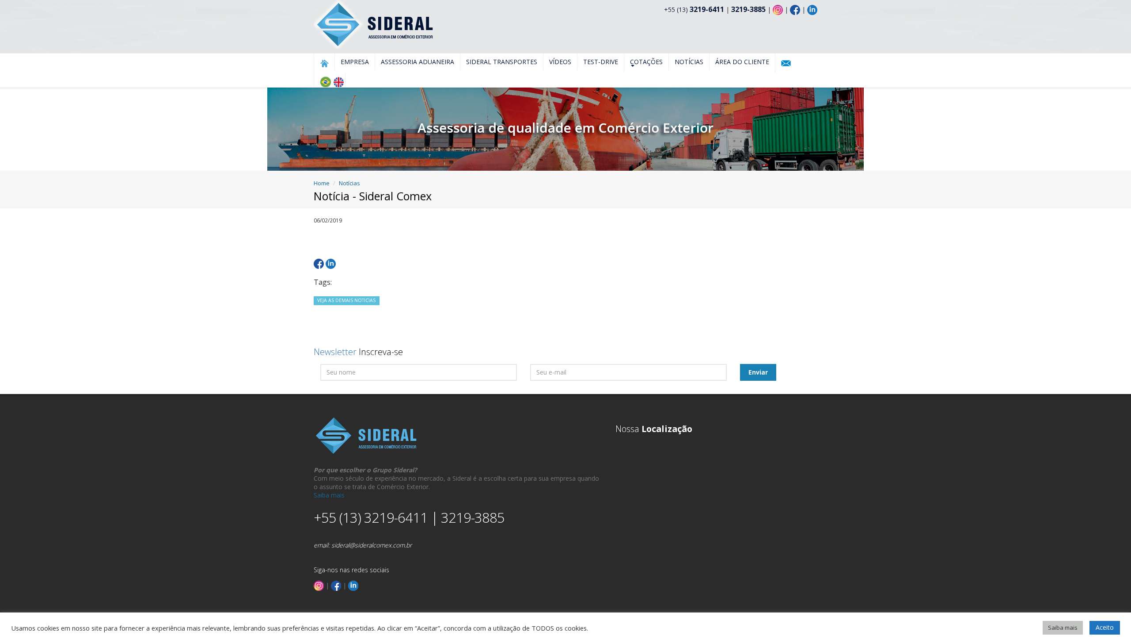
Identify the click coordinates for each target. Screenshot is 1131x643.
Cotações (646, 61)
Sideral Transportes (501, 61)
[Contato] (786, 63)
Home (322, 183)
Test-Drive (600, 61)
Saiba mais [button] (1063, 628)
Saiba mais (329, 495)
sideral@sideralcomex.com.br (371, 545)
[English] (338, 82)
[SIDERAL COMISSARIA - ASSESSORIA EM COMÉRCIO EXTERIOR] (374, 23)
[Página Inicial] (324, 63)
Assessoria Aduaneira (417, 61)
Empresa (355, 61)
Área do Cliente (742, 61)
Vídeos (560, 61)
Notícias (689, 61)
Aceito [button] (1105, 627)
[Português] (325, 82)
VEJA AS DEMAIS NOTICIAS (346, 300)
